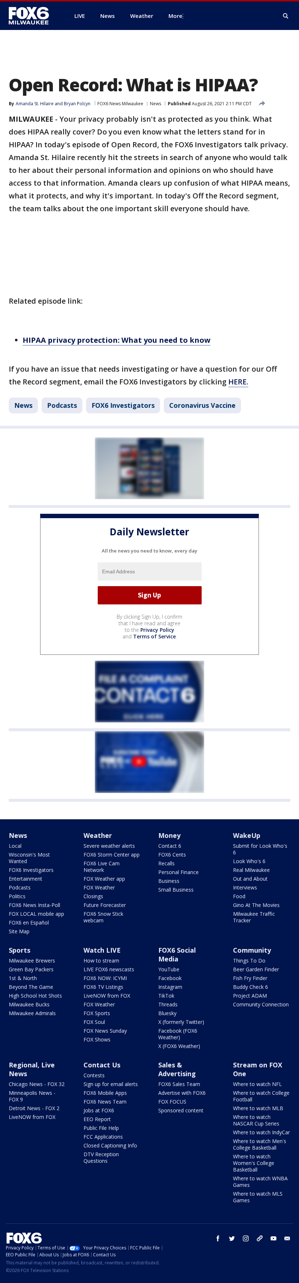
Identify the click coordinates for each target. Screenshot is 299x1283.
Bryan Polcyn (77, 103)
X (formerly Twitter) (181, 1021)
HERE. (238, 382)
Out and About (250, 878)
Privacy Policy (157, 629)
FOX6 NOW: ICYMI (105, 978)
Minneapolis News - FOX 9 (32, 1096)
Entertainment (25, 878)
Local (15, 845)
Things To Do (249, 960)
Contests (94, 1075)
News (155, 103)
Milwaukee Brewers (32, 960)
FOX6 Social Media (177, 954)
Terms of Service (154, 636)
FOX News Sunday (105, 1030)
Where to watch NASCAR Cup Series (256, 1120)
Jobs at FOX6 (99, 1110)
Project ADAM (250, 995)
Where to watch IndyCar (261, 1132)
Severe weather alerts (109, 845)
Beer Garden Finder (256, 969)
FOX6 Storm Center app (112, 854)
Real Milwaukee (251, 869)
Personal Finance (178, 872)
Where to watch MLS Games (258, 1197)
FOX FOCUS (172, 1101)
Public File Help (101, 1127)
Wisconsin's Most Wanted (29, 858)
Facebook (170, 978)
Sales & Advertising (177, 1069)
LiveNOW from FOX (107, 995)
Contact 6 (169, 845)
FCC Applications (103, 1136)
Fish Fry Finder (250, 978)
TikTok (166, 995)
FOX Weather (99, 887)
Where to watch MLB (258, 1108)
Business (168, 880)
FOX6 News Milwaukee (120, 103)
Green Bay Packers (31, 969)
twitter (232, 1238)
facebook (218, 1238)
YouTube (168, 969)
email (287, 1238)
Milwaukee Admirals (32, 1013)
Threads (168, 1004)
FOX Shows (97, 1039)
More (175, 15)
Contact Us (102, 1064)
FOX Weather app (104, 878)
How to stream (101, 960)
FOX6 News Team (105, 1101)
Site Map (19, 931)
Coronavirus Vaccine (202, 405)
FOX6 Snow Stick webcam (103, 917)
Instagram (170, 986)
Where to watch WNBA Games (260, 1181)
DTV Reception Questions (101, 1157)
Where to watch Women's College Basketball (253, 1163)
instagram (246, 1238)
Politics (17, 896)
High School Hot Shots (35, 995)
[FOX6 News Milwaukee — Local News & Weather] (33, 15)
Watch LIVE (102, 950)
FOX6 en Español (29, 922)
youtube (273, 1238)
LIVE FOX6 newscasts (109, 969)
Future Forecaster (105, 904)
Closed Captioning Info (110, 1145)
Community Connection (261, 1004)
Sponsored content (180, 1110)
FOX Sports (97, 1013)
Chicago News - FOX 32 (37, 1084)
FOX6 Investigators (123, 405)
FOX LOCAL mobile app (36, 913)
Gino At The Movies (256, 904)
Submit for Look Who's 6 (260, 849)
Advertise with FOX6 (182, 1092)
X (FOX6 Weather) (179, 1046)
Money (169, 835)
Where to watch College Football (261, 1096)
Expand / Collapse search (285, 16)
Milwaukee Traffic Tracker (254, 917)
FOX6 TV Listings (103, 986)
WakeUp (246, 835)
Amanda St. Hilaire (35, 103)
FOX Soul (94, 1021)
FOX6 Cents (172, 854)
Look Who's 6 (249, 861)
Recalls (166, 863)
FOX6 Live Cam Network (102, 866)
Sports (19, 950)
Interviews (245, 887)
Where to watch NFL (257, 1084)
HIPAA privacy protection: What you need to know (116, 340)
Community (252, 950)
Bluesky (167, 1013)
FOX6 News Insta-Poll (34, 904)
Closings (93, 896)
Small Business (176, 889)
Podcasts (62, 405)
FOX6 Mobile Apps (105, 1092)
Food (239, 896)
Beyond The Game (31, 986)
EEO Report (97, 1119)
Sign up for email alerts (111, 1084)
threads (259, 1238)
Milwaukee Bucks (29, 1004)
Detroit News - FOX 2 (34, 1108)
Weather (98, 835)
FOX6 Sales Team (179, 1084)
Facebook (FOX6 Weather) (177, 1034)
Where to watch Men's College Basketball (259, 1144)
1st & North (23, 978)
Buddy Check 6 (250, 986)
